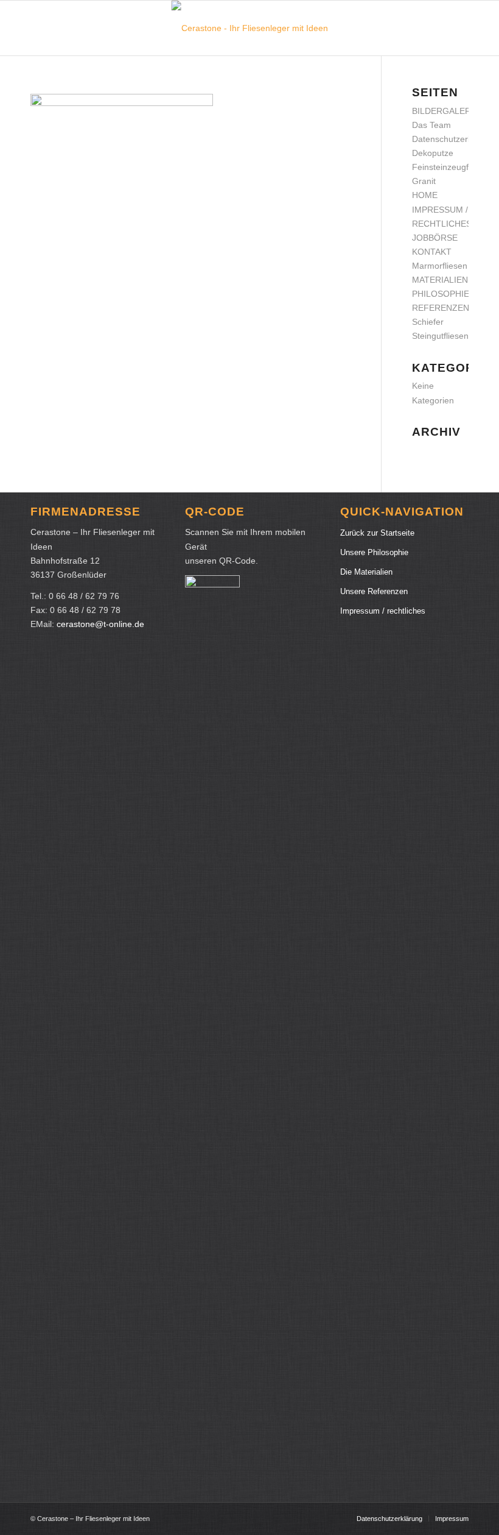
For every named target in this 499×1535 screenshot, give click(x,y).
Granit (424, 181)
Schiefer (428, 322)
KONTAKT (432, 252)
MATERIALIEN (440, 280)
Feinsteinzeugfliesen (451, 167)
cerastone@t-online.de (100, 624)
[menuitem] (389, 1519)
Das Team (431, 125)
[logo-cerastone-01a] (250, 28)
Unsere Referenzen (374, 591)
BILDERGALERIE (445, 111)
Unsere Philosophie (374, 552)
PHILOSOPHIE (440, 294)
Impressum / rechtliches (382, 610)
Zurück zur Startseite (377, 532)
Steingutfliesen (440, 336)
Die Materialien (366, 571)
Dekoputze (432, 153)
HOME (425, 195)
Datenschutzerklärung (454, 139)
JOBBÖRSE (435, 238)
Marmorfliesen (439, 266)
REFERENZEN (440, 308)
